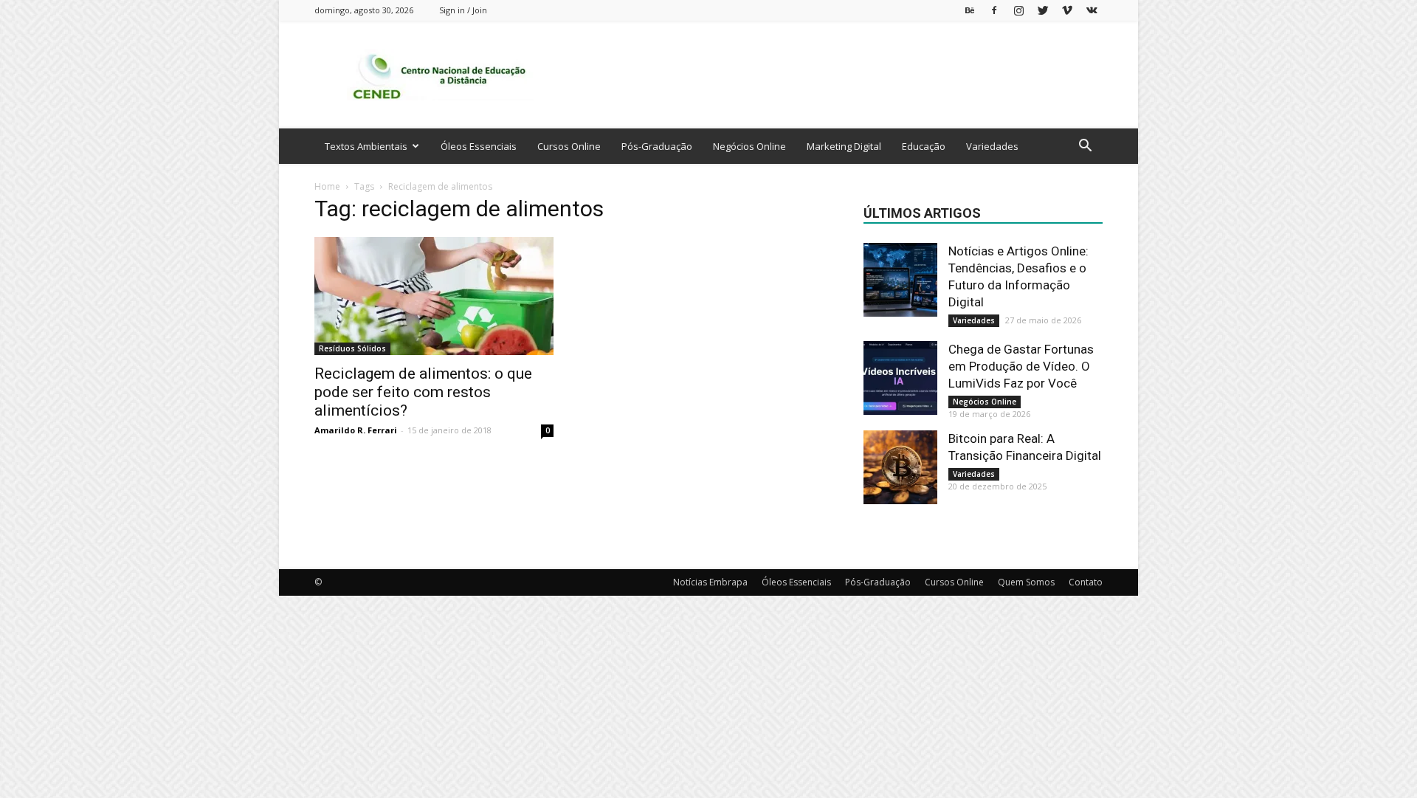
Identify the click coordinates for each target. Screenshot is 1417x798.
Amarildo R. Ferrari (355, 430)
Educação (923, 146)
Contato (1086, 582)
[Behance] (970, 10)
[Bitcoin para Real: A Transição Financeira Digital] (900, 467)
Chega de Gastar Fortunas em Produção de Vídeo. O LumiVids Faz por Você (1021, 366)
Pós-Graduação (656, 146)
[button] (1085, 147)
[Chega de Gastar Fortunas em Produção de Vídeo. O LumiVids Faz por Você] (900, 378)
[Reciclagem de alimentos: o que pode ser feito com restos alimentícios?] (434, 296)
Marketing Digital (844, 146)
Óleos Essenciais (479, 146)
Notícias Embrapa (710, 582)
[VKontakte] (1091, 10)
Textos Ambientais (366, 146)
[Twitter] (1043, 10)
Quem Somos (1026, 582)
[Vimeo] (1067, 10)
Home (327, 186)
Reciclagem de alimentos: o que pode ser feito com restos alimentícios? (423, 392)
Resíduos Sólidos (352, 348)
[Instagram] (1018, 10)
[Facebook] (994, 10)
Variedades (992, 146)
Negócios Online (749, 146)
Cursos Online (569, 146)
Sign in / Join (463, 10)
